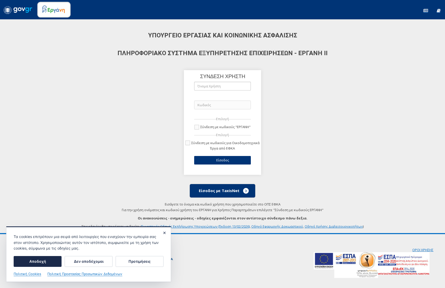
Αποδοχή (37, 261)
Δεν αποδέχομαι (89, 261)
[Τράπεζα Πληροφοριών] (438, 10)
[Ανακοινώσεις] (425, 10)
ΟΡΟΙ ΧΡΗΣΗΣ (422, 250)
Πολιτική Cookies (27, 274)
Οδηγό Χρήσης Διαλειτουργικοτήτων (334, 226)
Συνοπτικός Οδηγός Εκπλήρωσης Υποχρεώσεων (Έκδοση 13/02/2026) (195, 226)
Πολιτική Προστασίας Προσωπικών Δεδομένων (84, 274)
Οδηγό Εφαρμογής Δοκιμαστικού (277, 226)
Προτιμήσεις (140, 261)
